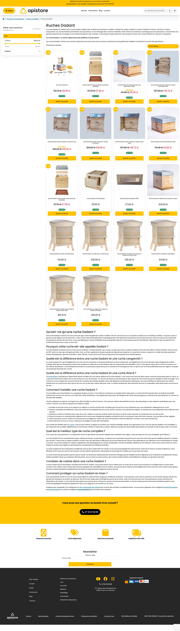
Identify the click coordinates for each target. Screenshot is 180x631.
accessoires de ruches (90, 487)
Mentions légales (43, 616)
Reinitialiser (36, 29)
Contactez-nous (109, 616)
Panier (31, 588)
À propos (28, 616)
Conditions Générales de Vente (65, 616)
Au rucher (63, 586)
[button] (155, 10)
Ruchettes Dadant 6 (53, 489)
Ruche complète (32, 19)
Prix (6, 36)
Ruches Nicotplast (170, 487)
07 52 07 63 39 (107, 584)
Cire (61, 582)
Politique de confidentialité (89, 616)
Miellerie (63, 589)
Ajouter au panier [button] (62, 101)
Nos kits (84, 11)
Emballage (64, 593)
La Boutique (64, 596)
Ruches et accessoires (15, 19)
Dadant (7, 51)
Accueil (31, 584)
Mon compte (33, 579)
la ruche (71, 425)
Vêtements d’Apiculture (68, 600)
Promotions (92, 11)
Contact (107, 11)
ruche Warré (52, 376)
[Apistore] (34, 10)
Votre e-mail (90, 555)
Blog (100, 11)
